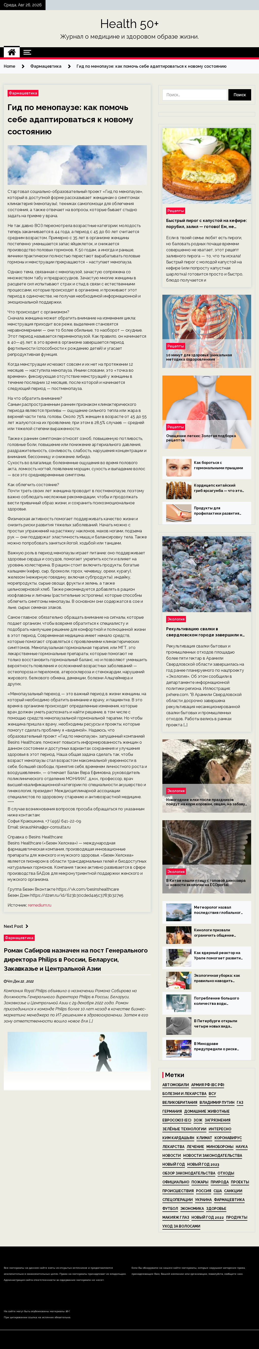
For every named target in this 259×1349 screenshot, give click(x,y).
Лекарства (173, 1147)
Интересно (220, 1129)
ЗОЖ (197, 1120)
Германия (172, 1111)
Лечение (195, 1147)
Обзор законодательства (188, 1173)
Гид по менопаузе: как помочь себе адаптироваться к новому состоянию (70, 119)
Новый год (173, 1164)
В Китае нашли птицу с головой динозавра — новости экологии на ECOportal (206, 883)
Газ (240, 1103)
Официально (175, 1182)
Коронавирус (228, 1138)
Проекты (240, 1182)
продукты (236, 1217)
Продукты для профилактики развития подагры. (216, 511)
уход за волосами (181, 1226)
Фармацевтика (23, 93)
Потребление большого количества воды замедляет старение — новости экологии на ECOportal (216, 1001)
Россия (203, 1191)
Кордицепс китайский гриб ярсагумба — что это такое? (218, 488)
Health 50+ (129, 24)
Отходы (226, 1173)
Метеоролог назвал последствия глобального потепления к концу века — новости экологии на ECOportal (218, 910)
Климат (204, 1138)
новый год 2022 (207, 1217)
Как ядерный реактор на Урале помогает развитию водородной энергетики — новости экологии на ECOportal (219, 956)
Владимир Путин (217, 1103)
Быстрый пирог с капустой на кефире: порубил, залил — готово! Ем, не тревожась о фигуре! (206, 224)
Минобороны (219, 1147)
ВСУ (212, 1094)
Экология (176, 619)
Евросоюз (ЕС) (176, 1120)
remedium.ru (39, 905)
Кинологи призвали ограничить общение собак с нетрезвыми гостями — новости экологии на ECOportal (215, 933)
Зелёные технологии (184, 1129)
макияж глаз (175, 1217)
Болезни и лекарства (184, 1094)
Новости (171, 1156)
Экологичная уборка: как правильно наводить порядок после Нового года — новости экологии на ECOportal (217, 978)
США (217, 1191)
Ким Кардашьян (178, 1138)
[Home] (12, 52)
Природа (220, 1182)
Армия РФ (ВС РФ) (207, 1085)
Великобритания (179, 1103)
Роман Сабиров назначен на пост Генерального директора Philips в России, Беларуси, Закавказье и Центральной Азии (76, 959)
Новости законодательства (212, 1156)
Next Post (13, 926)
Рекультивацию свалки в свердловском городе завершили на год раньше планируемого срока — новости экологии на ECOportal (205, 632)
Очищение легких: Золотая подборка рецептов (201, 438)
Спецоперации (177, 1200)
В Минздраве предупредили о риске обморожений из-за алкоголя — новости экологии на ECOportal (215, 1047)
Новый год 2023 (203, 1164)
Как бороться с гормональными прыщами (218, 465)
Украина (203, 1200)
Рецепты (175, 211)
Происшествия (178, 1191)
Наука (242, 1147)
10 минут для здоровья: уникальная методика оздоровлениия (199, 357)
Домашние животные (207, 1111)
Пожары (199, 1182)
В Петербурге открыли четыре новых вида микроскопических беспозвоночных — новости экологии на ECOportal (215, 1024)
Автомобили (175, 1085)
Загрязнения (217, 1120)
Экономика (192, 1209)
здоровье (216, 1209)
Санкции (233, 1191)
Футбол (170, 1209)
